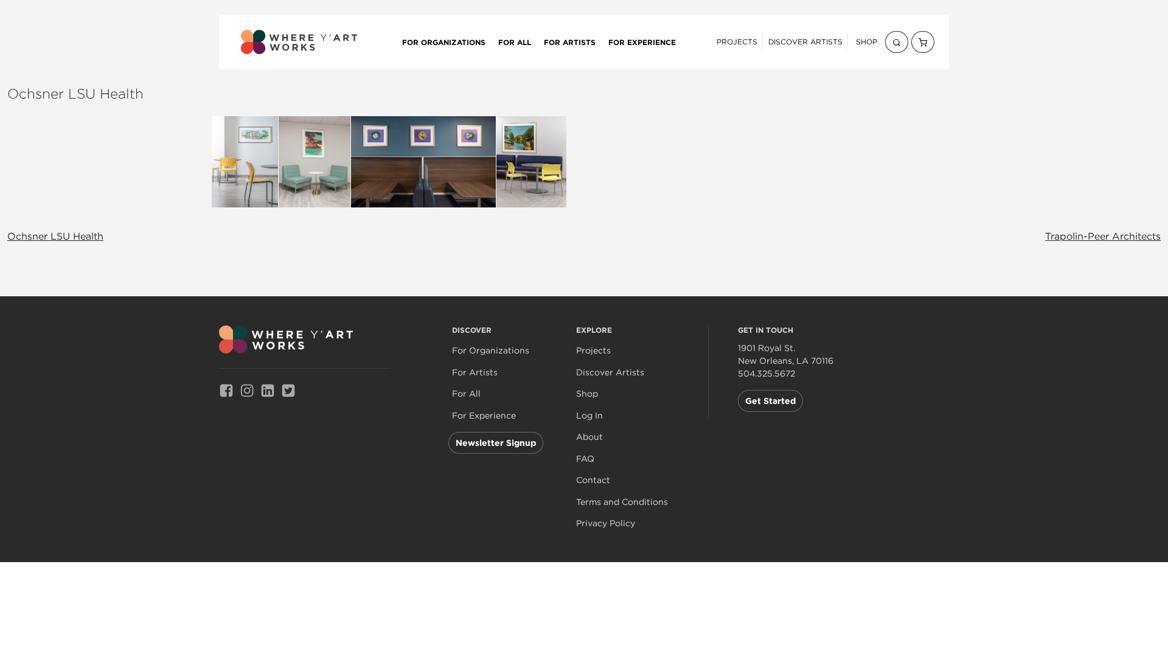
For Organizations (443, 42)
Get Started (770, 400)
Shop (866, 41)
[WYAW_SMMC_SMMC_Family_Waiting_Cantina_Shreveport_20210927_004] (314, 161)
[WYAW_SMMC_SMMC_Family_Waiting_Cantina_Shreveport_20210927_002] (531, 161)
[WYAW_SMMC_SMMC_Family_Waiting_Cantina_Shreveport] (423, 161)
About (589, 437)
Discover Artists (805, 41)
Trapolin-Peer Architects (1103, 236)
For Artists (570, 42)
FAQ (585, 459)
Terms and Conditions (622, 502)
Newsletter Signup (496, 442)
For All (514, 42)
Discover (472, 330)
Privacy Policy (605, 523)
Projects (737, 41)
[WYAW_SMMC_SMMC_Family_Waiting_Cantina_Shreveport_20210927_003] (245, 161)
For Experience (642, 42)
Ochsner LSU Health (55, 236)
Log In (589, 416)
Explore (594, 330)
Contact (593, 480)
